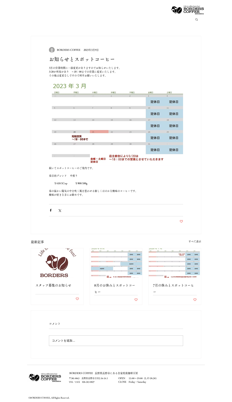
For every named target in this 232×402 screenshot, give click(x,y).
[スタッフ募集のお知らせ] (57, 263)
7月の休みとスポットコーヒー (173, 288)
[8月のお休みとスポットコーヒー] (116, 263)
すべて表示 (194, 241)
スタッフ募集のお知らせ (53, 285)
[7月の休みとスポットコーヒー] (175, 263)
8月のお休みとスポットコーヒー (114, 288)
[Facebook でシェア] (50, 210)
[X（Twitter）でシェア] (59, 210)
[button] (196, 19)
